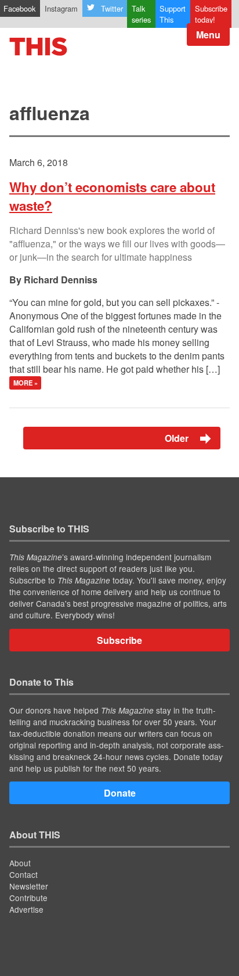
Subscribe (119, 640)
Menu (208, 34)
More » (25, 383)
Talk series (141, 14)
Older (178, 438)
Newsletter (28, 886)
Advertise (26, 909)
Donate (120, 792)
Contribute (28, 897)
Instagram (61, 8)
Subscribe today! (211, 14)
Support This (173, 14)
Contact (23, 874)
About (20, 863)
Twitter (112, 8)
